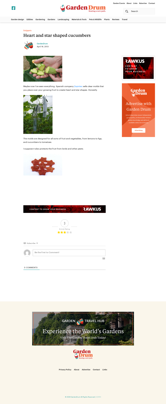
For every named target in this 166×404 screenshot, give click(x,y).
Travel (124, 19)
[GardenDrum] (83, 8)
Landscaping (63, 19)
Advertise (143, 3)
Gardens (51, 19)
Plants (107, 19)
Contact (151, 3)
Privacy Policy (65, 370)
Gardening (40, 19)
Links (135, 3)
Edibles (30, 19)
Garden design (17, 19)
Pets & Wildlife (95, 19)
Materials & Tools (79, 19)
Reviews (115, 19)
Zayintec (78, 86)
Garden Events (119, 3)
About (129, 3)
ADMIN (98, 397)
